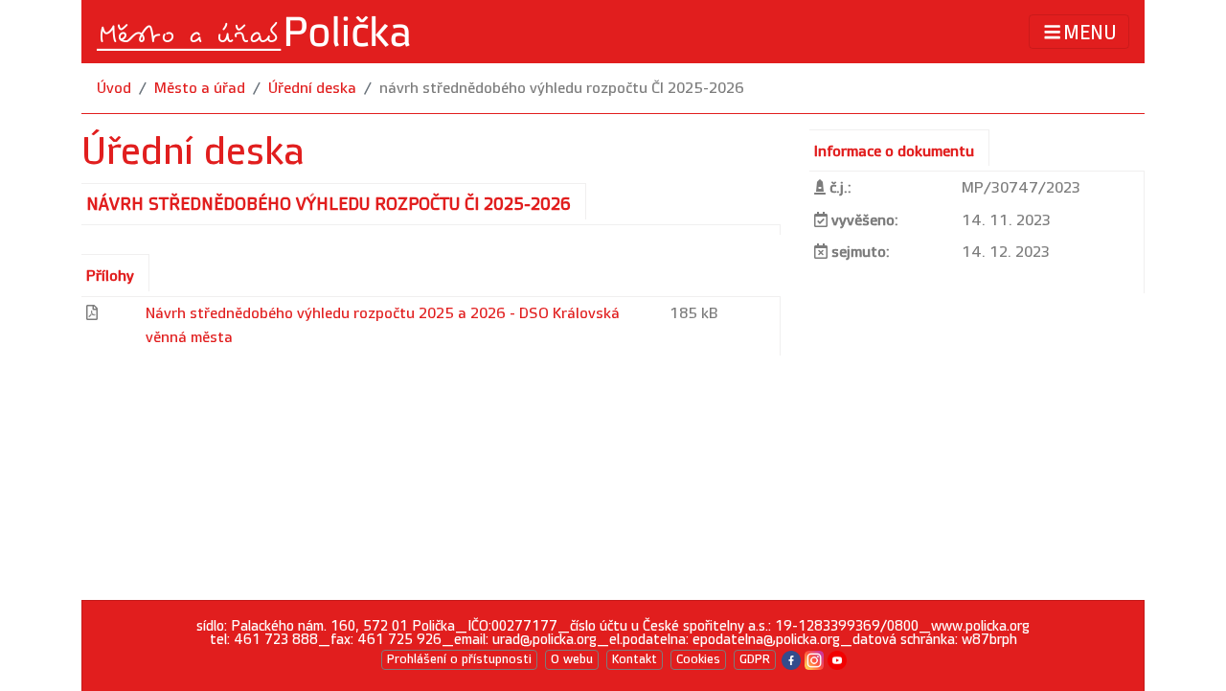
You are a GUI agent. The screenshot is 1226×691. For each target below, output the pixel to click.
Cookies (698, 659)
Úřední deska (312, 89)
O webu (572, 659)
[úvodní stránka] (255, 32)
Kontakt (634, 659)
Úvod (114, 89)
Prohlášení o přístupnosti (459, 659)
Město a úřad (199, 89)
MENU (1090, 32)
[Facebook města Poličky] (791, 659)
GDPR (754, 659)
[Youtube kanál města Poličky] (837, 659)
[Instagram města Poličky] (814, 659)
